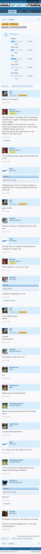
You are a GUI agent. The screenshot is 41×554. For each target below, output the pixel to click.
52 (24, 86)
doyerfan (12, 218)
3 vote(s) (30, 41)
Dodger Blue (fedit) (6, 548)
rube (4, 300)
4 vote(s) (30, 58)
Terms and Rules (35, 551)
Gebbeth (12, 511)
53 (26, 86)
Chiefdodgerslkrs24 (16, 403)
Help (38, 548)
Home (4, 11)
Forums (20, 11)
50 (18, 86)
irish (10, 91)
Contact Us (33, 548)
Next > (30, 86)
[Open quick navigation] (38, 19)
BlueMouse (13, 481)
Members (28, 11)
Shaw (11, 169)
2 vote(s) (30, 50)
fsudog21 (12, 277)
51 (21, 86)
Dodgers (12, 11)
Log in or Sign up (33, 1)
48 (13, 86)
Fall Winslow (13, 367)
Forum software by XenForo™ (9, 551)
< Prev (3, 86)
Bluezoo (12, 110)
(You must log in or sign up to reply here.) (28, 536)
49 (15, 86)
